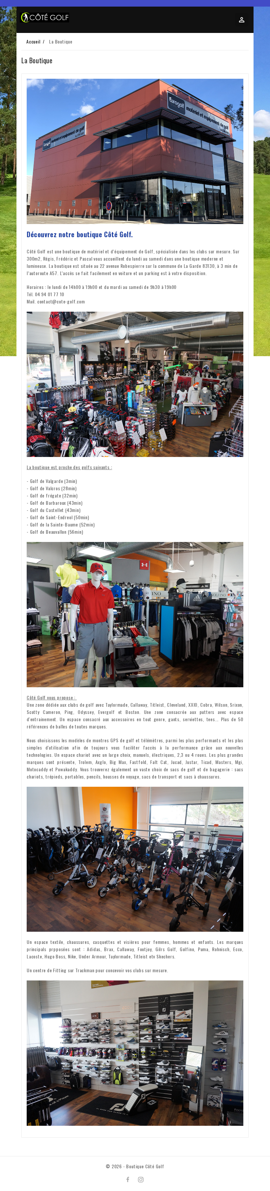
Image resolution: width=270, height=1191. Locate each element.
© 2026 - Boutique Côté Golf (135, 1166)
